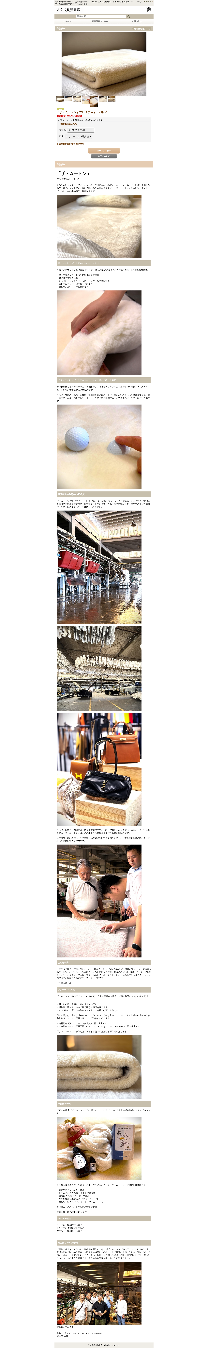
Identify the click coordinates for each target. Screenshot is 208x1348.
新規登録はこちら (100, 21)
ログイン (67, 21)
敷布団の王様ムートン (142, 29)
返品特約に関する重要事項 (71, 144)
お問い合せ (137, 21)
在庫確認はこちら (68, 123)
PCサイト (147, 2)
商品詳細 (61, 164)
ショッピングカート (149, 9)
